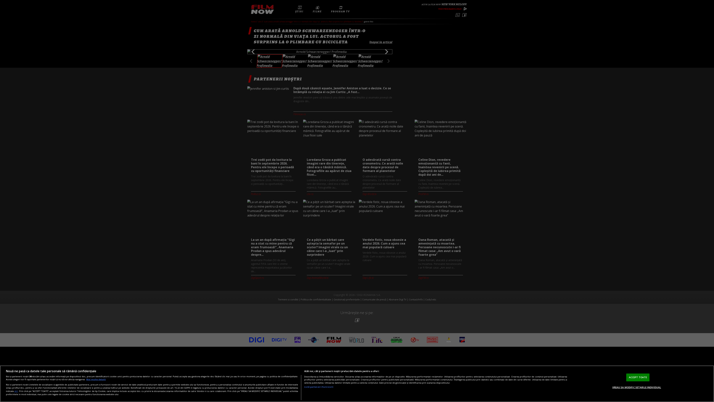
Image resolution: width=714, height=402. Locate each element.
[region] (357, 384)
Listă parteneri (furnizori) (318, 386)
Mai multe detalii (96, 379)
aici (16, 391)
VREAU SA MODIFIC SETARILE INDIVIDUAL (636, 387)
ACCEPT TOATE (638, 377)
